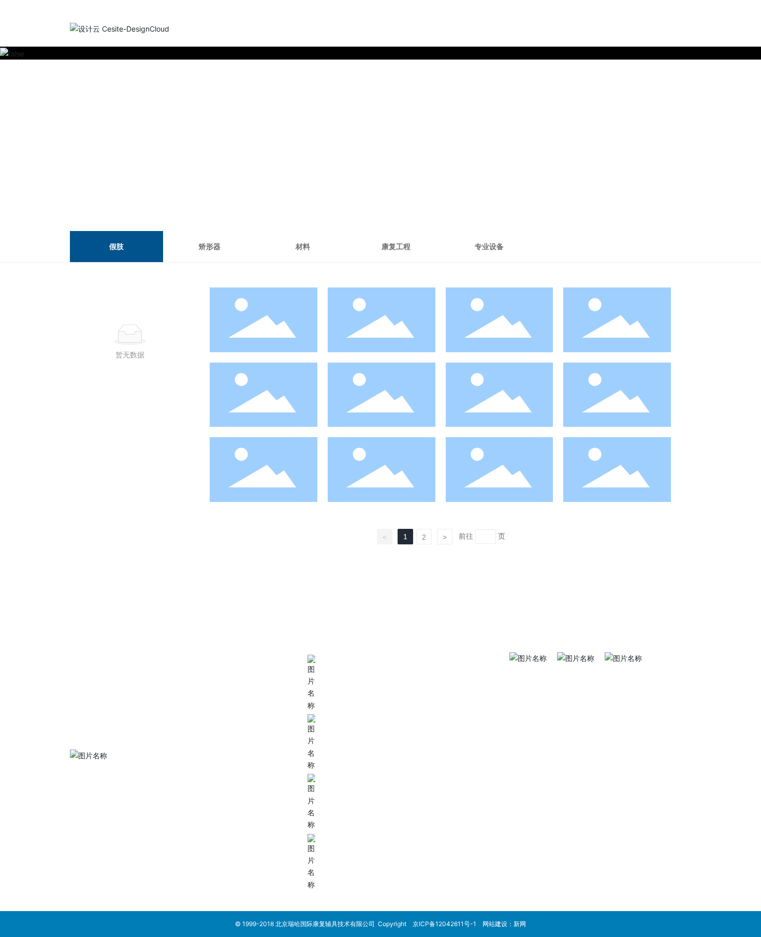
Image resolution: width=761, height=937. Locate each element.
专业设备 (489, 246)
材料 (303, 246)
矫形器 (210, 246)
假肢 (116, 246)
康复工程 (396, 246)
